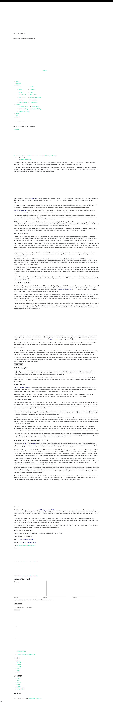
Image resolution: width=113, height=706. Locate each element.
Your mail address (18, 607)
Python (18, 686)
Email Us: (15, 38)
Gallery (19, 668)
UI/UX (18, 678)
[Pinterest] (20, 548)
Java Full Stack (20, 689)
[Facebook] (17, 548)
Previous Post (17, 562)
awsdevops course (30, 545)
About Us (19, 662)
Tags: (15, 545)
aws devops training (21, 545)
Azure (18, 684)
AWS (18, 680)
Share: (15, 548)
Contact (19, 672)
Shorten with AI (18, 364)
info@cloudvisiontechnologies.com (26, 654)
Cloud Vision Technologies (24, 159)
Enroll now (16, 129)
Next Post (16, 576)
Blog (18, 670)
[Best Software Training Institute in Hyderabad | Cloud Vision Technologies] (41, 9)
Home (18, 661)
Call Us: (15, 33)
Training (19, 666)
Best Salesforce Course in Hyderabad (28, 576)
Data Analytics (20, 688)
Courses (19, 664)
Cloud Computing (18, 155)
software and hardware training (35, 155)
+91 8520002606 (21, 651)
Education (25, 155)
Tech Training (47, 155)
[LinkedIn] (21, 548)
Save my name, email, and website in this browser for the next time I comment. (34, 599)
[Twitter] (18, 548)
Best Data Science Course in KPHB (29, 562)
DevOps (19, 682)
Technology (53, 155)
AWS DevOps (33, 198)
